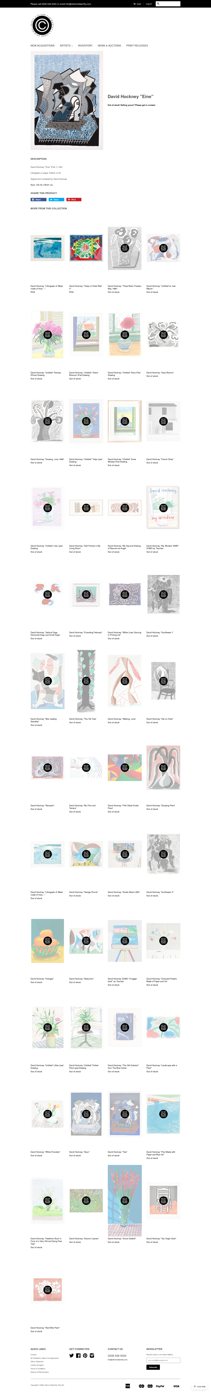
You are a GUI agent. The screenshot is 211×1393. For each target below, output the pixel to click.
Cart (138, 3)
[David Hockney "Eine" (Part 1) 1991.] (67, 100)
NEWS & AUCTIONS (109, 45)
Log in (149, 3)
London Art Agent (37, 1365)
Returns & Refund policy (40, 1372)
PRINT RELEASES (137, 45)
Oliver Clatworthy (37, 1361)
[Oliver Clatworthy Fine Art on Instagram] (92, 1356)
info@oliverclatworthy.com (117, 1359)
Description (38, 159)
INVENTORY (85, 45)
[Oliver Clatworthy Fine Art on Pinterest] (85, 1356)
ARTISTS (65, 45)
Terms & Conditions (38, 1368)
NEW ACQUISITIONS (43, 45)
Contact (33, 1354)
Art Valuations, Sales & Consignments (45, 1358)
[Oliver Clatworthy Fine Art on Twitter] (71, 1356)
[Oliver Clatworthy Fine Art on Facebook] (78, 1356)
